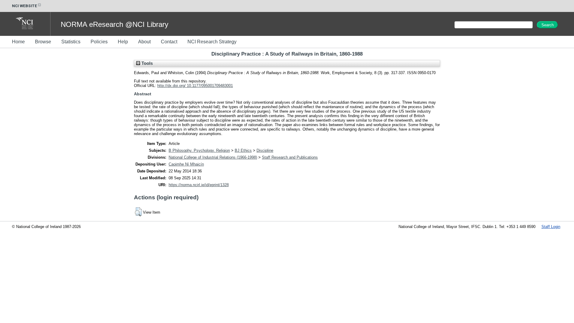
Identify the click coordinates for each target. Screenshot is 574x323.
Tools (146, 63)
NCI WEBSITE (24, 6)
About (144, 41)
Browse (43, 41)
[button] (138, 211)
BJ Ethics (243, 150)
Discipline (265, 150)
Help (123, 41)
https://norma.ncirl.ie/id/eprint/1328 (199, 185)
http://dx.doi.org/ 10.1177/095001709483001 (195, 85)
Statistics (70, 41)
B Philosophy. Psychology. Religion (199, 150)
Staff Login (550, 226)
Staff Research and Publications (290, 157)
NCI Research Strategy (211, 41)
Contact (169, 41)
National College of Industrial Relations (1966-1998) (213, 157)
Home (18, 41)
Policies (99, 41)
